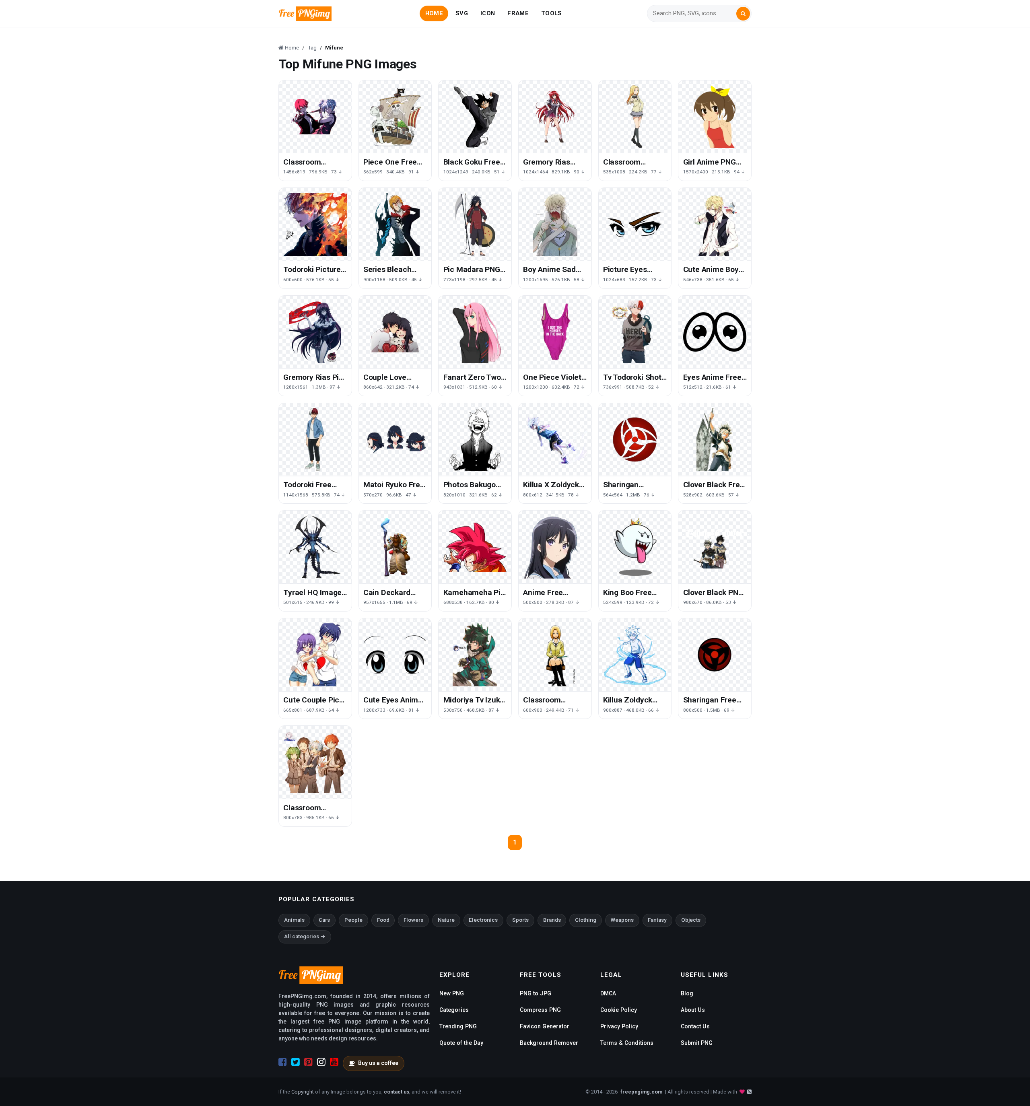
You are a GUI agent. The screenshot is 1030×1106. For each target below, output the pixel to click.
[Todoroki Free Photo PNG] (315, 439)
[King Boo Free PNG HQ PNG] (635, 547)
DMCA (608, 993)
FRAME (517, 13)
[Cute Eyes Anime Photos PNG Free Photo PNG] (395, 654)
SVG (461, 13)
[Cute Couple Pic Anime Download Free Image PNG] (315, 654)
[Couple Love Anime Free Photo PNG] (395, 332)
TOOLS (551, 13)
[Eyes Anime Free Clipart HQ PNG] (714, 332)
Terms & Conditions (626, 1043)
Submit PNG (697, 1043)
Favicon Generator (544, 1026)
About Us (693, 1010)
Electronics (483, 920)
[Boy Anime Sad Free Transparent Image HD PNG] (555, 224)
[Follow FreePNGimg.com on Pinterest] (308, 1062)
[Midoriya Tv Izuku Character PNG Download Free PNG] (475, 654)
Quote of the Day (461, 1043)
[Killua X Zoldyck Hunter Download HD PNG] (555, 439)
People (353, 920)
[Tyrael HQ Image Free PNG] (315, 547)
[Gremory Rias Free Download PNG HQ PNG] (555, 116)
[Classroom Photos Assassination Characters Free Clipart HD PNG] (315, 762)
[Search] (743, 14)
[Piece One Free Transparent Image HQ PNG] (395, 116)
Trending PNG (458, 1026)
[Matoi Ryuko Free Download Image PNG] (395, 439)
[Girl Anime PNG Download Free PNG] (714, 116)
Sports (520, 920)
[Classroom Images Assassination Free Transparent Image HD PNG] (635, 116)
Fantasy (657, 920)
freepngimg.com (641, 1092)
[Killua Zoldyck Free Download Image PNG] (635, 654)
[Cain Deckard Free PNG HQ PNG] (395, 547)
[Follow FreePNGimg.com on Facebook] (282, 1062)
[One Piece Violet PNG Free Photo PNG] (555, 332)
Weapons (622, 920)
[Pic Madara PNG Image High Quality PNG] (475, 224)
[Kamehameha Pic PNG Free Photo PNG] (475, 547)
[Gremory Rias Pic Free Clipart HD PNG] (315, 332)
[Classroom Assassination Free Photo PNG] (555, 654)
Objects (690, 920)
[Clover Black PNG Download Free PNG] (714, 547)
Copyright (302, 1092)
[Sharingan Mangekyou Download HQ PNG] (635, 439)
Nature (446, 920)
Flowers (413, 920)
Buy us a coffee (378, 1063)
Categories (454, 1010)
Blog (687, 993)
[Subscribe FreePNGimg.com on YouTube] (334, 1062)
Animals (294, 920)
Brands (552, 920)
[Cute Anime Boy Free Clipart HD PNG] (714, 224)
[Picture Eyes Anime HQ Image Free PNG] (635, 224)
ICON (487, 13)
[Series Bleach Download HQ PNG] (395, 224)
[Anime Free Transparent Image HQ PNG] (555, 547)
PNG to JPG (535, 993)
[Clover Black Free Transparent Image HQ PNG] (714, 439)
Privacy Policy (619, 1026)
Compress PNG (540, 1010)
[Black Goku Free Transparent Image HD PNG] (475, 116)
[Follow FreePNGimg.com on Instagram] (321, 1062)
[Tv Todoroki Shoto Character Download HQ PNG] (635, 332)
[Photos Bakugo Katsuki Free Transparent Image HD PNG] (475, 439)
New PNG (451, 993)
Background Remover (549, 1043)
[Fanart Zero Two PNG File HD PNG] (475, 332)
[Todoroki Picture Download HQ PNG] (315, 224)
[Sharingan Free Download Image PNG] (714, 654)
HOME (434, 13)
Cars (324, 920)
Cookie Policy (618, 1010)
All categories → (304, 936)
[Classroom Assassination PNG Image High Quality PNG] (315, 116)
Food (383, 920)
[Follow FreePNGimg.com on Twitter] (295, 1062)
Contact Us (695, 1026)
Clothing (585, 920)
